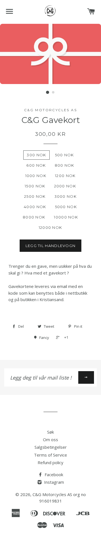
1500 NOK (35, 186)
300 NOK (36, 155)
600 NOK (36, 165)
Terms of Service (50, 455)
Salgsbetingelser (51, 447)
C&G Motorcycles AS (52, 494)
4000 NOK (35, 206)
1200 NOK (65, 175)
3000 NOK (65, 196)
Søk (50, 432)
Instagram (53, 482)
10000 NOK (66, 217)
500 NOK (64, 155)
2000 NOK (65, 186)
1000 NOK (35, 175)
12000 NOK (50, 227)
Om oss (50, 439)
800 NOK (64, 165)
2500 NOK (34, 196)
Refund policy (50, 462)
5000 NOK (66, 206)
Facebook (53, 474)
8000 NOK (34, 217)
